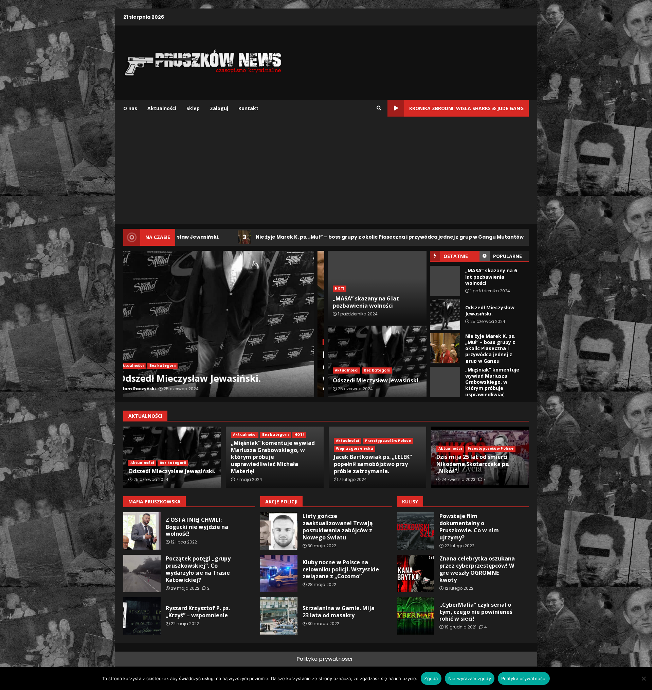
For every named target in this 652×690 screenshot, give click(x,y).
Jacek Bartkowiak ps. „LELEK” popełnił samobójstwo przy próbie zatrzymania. (373, 464)
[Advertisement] (326, 172)
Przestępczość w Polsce (388, 440)
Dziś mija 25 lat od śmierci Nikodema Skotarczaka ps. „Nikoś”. (472, 464)
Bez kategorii (377, 370)
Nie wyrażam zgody (469, 678)
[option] (224, 324)
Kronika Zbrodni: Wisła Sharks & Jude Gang (466, 108)
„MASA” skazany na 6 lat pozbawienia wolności (445, 281)
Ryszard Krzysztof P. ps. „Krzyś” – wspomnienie (142, 616)
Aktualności (161, 108)
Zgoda (431, 678)
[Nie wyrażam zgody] (643, 678)
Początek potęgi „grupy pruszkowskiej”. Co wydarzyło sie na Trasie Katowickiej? (142, 573)
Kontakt (248, 108)
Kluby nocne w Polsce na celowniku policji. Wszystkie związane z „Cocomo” (278, 573)
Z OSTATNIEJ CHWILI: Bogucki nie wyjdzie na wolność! (142, 531)
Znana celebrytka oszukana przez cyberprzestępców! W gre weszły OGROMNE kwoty (415, 573)
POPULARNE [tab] (507, 256)
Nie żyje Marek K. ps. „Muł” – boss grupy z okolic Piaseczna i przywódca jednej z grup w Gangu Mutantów (324, 237)
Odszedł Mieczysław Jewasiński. (445, 314)
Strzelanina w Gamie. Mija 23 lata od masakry (278, 616)
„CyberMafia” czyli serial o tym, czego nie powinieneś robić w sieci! (415, 616)
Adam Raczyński (147, 389)
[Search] (379, 108)
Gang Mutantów (146, 341)
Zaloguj (219, 108)
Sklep (193, 108)
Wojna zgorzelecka (355, 448)
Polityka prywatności (324, 659)
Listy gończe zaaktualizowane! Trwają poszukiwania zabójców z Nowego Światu (278, 531)
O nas (130, 108)
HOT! (339, 288)
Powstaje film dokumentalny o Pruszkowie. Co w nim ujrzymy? (415, 531)
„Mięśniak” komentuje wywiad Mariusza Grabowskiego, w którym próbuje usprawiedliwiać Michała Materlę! (445, 382)
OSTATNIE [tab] (455, 256)
